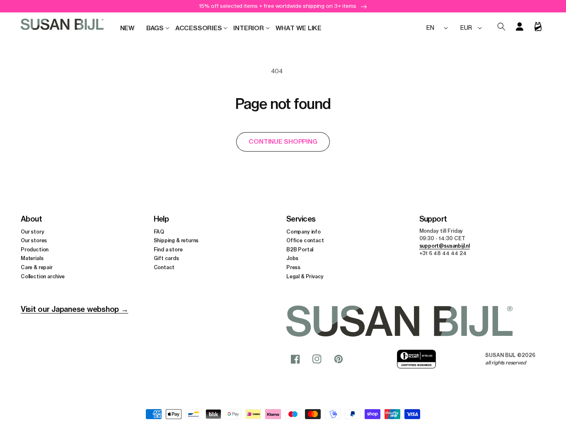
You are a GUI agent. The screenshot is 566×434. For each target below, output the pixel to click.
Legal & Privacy (305, 276)
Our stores (34, 240)
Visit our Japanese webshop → (74, 309)
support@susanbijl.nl (444, 246)
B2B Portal (299, 249)
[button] (154, 28)
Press (293, 267)
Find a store (168, 249)
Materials (32, 258)
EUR (466, 27)
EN (430, 27)
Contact (164, 267)
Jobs (292, 258)
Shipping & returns (176, 240)
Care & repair (37, 267)
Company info (303, 232)
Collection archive (43, 276)
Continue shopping (283, 141)
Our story (32, 232)
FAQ (159, 232)
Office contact (305, 240)
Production (34, 249)
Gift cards (166, 258)
